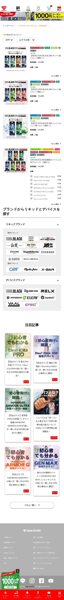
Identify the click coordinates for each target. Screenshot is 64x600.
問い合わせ (40, 568)
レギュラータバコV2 (47, 184)
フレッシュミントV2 (47, 198)
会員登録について (10, 542)
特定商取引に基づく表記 (41, 542)
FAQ (5, 563)
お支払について (9, 553)
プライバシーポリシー (44, 547)
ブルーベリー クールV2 (47, 180)
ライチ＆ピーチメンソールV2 (47, 191)
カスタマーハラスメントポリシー (48, 558)
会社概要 (40, 537)
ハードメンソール (47, 195)
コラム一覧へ (30, 505)
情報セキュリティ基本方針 (46, 553)
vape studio (30, 586)
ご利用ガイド (8, 537)
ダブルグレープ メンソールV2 (47, 187)
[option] (32, 16)
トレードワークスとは (44, 563)
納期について (8, 547)
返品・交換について (10, 558)
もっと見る (55, 76)
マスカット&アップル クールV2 (47, 176)
